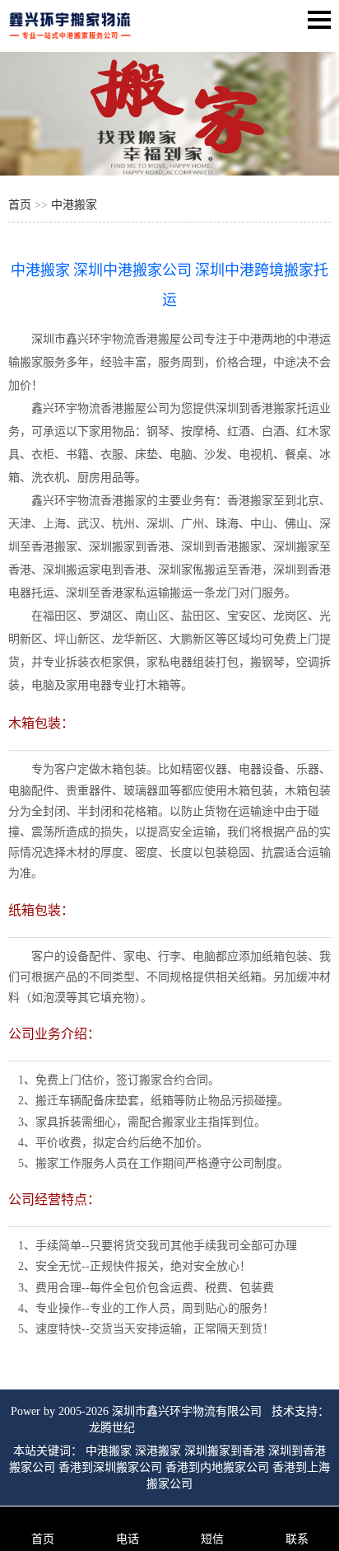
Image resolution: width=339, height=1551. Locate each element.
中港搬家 (74, 205)
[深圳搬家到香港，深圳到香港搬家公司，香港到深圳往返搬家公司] (70, 40)
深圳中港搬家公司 (132, 270)
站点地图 (227, 1428)
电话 (127, 1539)
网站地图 (171, 1428)
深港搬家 (158, 1451)
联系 (297, 1539)
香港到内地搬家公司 (217, 1467)
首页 (19, 205)
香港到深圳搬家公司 (110, 1467)
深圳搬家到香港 (224, 1451)
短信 (212, 1539)
